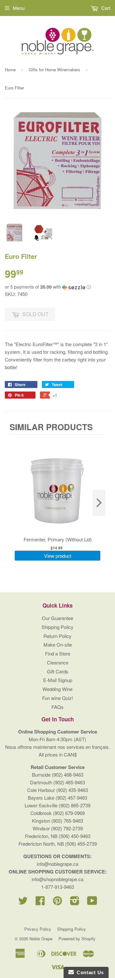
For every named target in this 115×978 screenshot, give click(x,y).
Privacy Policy (37, 929)
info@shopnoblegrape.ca (57, 879)
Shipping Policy (57, 627)
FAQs (57, 706)
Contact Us (89, 972)
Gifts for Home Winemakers (54, 69)
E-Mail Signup (57, 680)
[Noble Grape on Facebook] (40, 902)
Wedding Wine (57, 689)
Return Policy (57, 636)
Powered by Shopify (77, 938)
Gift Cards (57, 671)
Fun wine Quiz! (57, 698)
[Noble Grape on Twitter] (23, 902)
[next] (99, 503)
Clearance (57, 662)
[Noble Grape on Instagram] (75, 902)
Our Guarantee (57, 618)
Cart (105, 7)
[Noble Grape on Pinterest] (57, 902)
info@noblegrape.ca (57, 863)
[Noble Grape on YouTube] (92, 902)
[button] (57, 286)
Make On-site (57, 644)
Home (10, 69)
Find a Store (57, 653)
